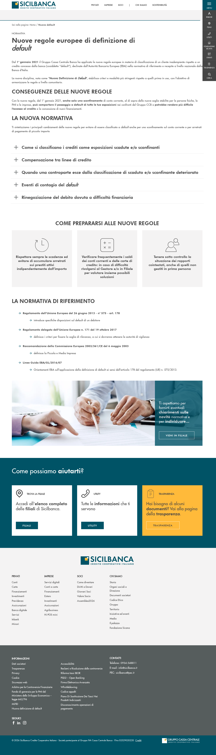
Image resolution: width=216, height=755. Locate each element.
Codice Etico (116, 600)
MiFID (15, 704)
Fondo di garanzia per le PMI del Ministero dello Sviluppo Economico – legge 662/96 (32, 695)
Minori (15, 624)
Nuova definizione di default (27, 708)
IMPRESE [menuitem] (108, 5)
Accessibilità (67, 663)
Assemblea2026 (86, 600)
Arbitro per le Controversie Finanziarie (34, 687)
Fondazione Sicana (120, 627)
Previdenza (17, 600)
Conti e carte (51, 586)
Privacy (15, 673)
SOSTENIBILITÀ (159, 5)
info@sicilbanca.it (127, 667)
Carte (15, 586)
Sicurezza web (19, 682)
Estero (47, 596)
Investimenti (18, 596)
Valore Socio (83, 596)
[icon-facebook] (14, 722)
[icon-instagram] (24, 722)
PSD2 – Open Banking (83, 677)
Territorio (114, 609)
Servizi (15, 614)
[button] (209, 5)
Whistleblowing (69, 687)
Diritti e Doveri (84, 586)
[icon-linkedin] (18, 722)
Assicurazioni (19, 605)
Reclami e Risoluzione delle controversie (81, 668)
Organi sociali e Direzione (118, 588)
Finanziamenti (19, 591)
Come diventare (85, 582)
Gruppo (114, 604)
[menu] (129, 5)
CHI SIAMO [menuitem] (141, 5)
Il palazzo (115, 623)
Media (113, 618)
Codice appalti (68, 691)
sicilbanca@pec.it (125, 672)
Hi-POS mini (51, 614)
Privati (16, 576)
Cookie (15, 677)
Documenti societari (120, 595)
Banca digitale (19, 610)
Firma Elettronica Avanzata (75, 682)
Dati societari (19, 663)
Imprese (49, 576)
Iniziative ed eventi (119, 613)
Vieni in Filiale (176, 435)
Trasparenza (18, 668)
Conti (15, 582)
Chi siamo (116, 576)
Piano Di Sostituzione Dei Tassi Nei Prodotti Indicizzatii (83, 698)
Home (33, 24)
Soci (80, 576)
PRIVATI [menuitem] (95, 5)
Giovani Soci (84, 591)
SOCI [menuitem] (120, 5)
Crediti (138, 740)
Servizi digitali (52, 582)
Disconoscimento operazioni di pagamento (77, 706)
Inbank (15, 619)
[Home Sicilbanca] (34, 5)
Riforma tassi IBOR (83, 673)
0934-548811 (129, 663)
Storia (113, 582)
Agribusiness (51, 610)
